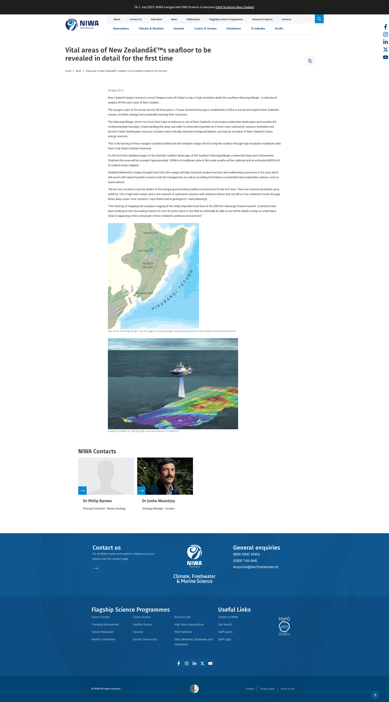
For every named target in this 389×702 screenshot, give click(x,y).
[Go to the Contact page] (96, 568)
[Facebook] (385, 27)
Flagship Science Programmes (226, 19)
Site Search (225, 624)
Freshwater (233, 28)
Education (156, 19)
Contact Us (135, 19)
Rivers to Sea (182, 617)
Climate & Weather (151, 28)
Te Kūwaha (258, 28)
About (117, 19)
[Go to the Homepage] (82, 24)
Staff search (225, 632)
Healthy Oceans (142, 624)
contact (116, 559)
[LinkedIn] (385, 42)
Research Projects (262, 19)
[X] (385, 49)
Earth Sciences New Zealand (234, 7)
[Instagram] (385, 34)
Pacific (279, 28)
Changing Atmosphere (105, 624)
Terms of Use (288, 688)
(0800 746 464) (245, 561)
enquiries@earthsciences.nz (256, 567)
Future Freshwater (102, 632)
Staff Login (224, 639)
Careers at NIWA (228, 617)
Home (68, 71)
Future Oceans (142, 617)
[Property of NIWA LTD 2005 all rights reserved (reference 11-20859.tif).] (194, 383)
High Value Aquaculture (189, 624)
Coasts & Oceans (205, 28)
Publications (193, 19)
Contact (250, 688)
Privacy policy (267, 688)
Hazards (179, 28)
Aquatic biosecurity (145, 639)
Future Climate (100, 617)
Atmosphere (121, 28)
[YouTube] (385, 57)
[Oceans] (310, 60)
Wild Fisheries (183, 632)
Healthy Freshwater (103, 639)
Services (286, 19)
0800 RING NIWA (246, 554)
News (174, 19)
